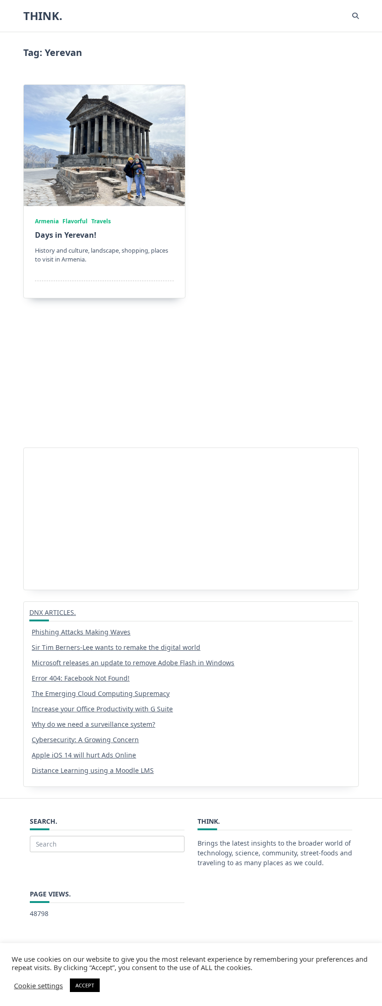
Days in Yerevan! (65, 235)
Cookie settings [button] (38, 985)
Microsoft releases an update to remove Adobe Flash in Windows (133, 662)
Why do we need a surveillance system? (93, 724)
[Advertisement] (191, 378)
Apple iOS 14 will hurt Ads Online (84, 755)
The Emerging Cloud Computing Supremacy (101, 693)
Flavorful (75, 221)
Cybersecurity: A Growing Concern (85, 739)
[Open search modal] (355, 16)
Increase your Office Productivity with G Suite (102, 708)
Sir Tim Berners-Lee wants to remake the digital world (116, 647)
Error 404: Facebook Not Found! (81, 678)
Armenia (47, 221)
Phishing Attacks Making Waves (81, 631)
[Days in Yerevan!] (104, 145)
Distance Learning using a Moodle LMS (93, 770)
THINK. (42, 15)
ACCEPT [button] (84, 985)
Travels (101, 221)
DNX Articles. (52, 612)
